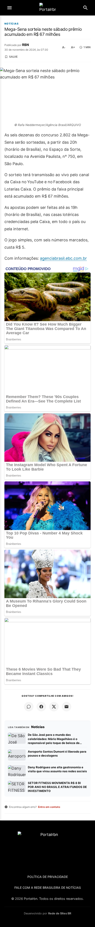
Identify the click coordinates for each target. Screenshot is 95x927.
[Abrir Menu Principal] (9, 8)
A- (63, 47)
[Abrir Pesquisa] (85, 8)
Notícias (11, 24)
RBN (25, 45)
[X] (54, 706)
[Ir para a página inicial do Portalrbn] (47, 8)
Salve (13, 56)
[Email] (66, 706)
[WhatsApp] (28, 706)
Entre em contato (49, 807)
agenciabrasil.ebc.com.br (63, 258)
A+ (73, 47)
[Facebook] (41, 706)
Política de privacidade (47, 877)
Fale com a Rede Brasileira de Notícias (47, 887)
